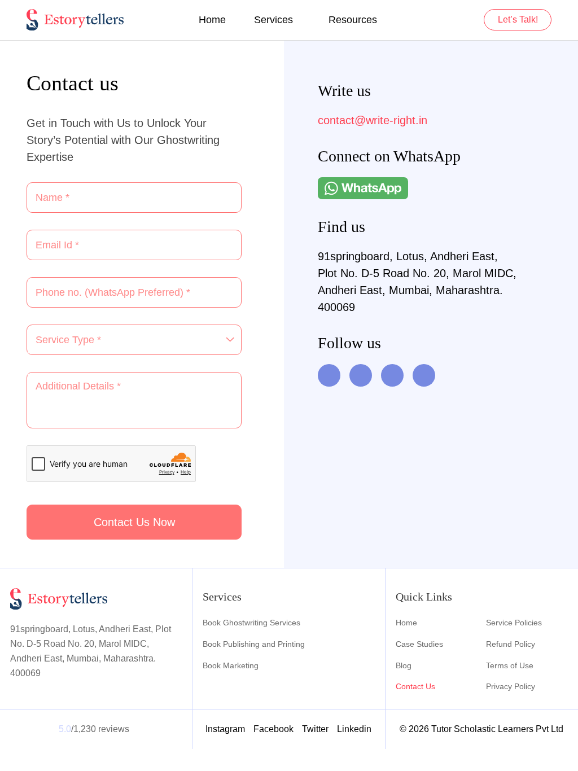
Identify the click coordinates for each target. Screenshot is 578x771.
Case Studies (419, 644)
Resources (353, 19)
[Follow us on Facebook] (360, 375)
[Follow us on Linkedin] (392, 375)
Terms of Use (509, 665)
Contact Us (415, 686)
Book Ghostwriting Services (251, 622)
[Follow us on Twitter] (329, 375)
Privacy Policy (510, 686)
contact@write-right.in (372, 120)
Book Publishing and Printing (254, 644)
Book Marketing (231, 665)
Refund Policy (510, 644)
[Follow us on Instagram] (424, 375)
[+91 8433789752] (363, 188)
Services (273, 19)
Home (212, 19)
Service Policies (514, 622)
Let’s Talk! (518, 19)
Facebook (273, 729)
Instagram (225, 729)
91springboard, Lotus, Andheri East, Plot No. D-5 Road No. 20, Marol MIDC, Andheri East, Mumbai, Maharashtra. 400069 (417, 281)
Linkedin (354, 729)
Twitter (315, 729)
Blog (403, 665)
